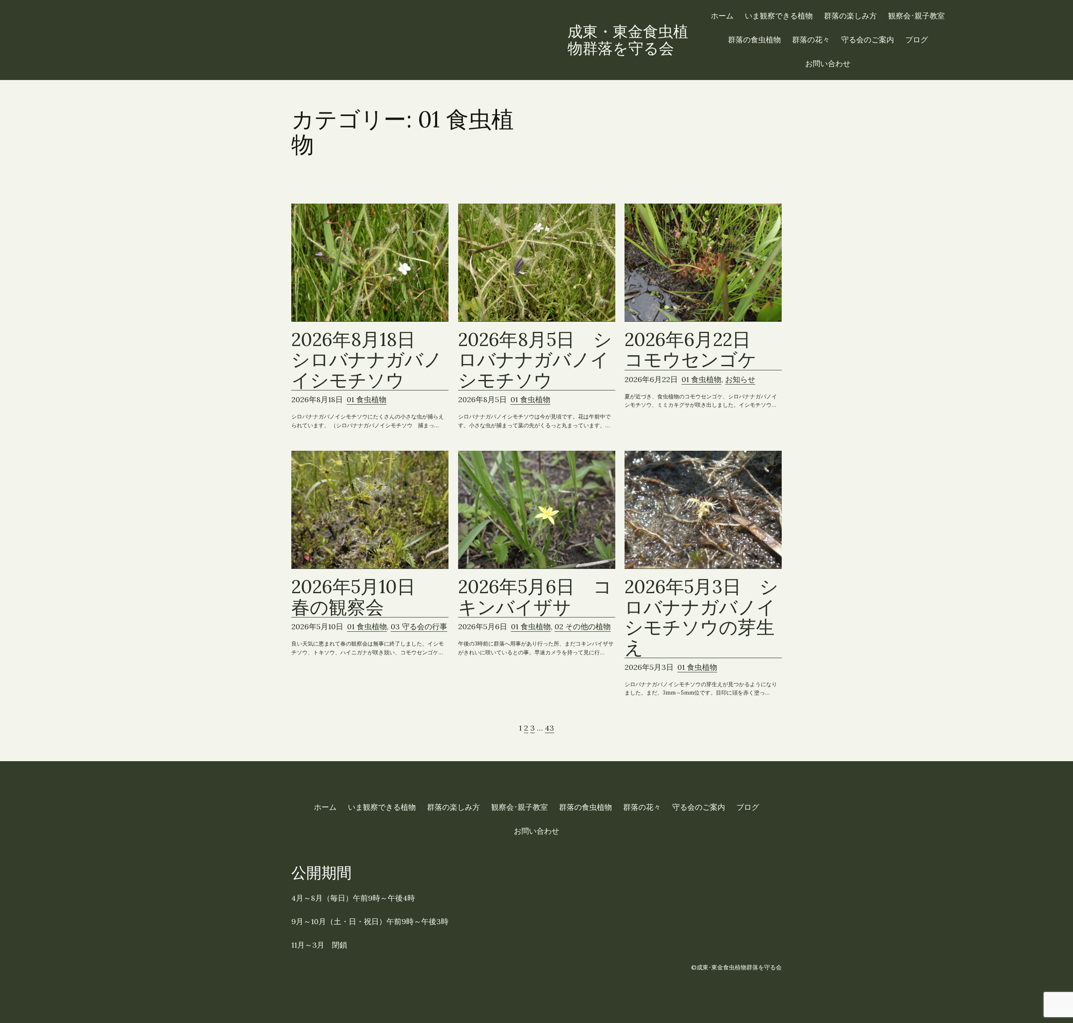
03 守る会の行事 (419, 626)
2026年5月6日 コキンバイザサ (535, 596)
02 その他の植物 (583, 626)
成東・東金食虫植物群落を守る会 (628, 40)
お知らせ (740, 379)
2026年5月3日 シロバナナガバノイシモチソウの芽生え (701, 617)
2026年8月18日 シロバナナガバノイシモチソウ (366, 359)
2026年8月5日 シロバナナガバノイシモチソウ (535, 359)
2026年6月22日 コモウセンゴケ (697, 349)
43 (549, 728)
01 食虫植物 (366, 399)
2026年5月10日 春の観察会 (362, 596)
